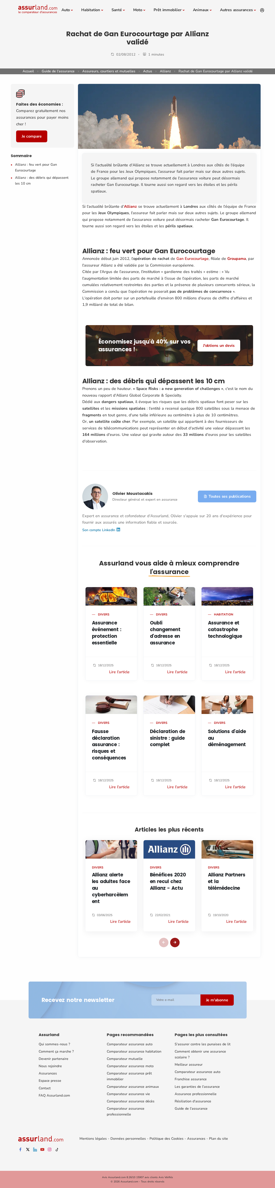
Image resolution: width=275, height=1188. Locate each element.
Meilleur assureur (189, 1064)
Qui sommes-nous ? (54, 1044)
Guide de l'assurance (58, 71)
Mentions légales (93, 1138)
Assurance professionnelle (196, 1094)
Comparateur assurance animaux (133, 1086)
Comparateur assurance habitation (134, 1051)
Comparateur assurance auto (130, 1044)
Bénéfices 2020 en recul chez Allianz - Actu (168, 881)
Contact (45, 1088)
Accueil (28, 71)
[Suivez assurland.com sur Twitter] (28, 1150)
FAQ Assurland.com (54, 1095)
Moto (137, 9)
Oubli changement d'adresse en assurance (165, 633)
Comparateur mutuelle (125, 1058)
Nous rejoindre (50, 1066)
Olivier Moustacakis (132, 493)
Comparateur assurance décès (130, 1101)
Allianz (165, 71)
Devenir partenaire (53, 1058)
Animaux (201, 9)
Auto (65, 9)
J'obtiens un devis (218, 345)
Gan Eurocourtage (192, 258)
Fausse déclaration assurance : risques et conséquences (109, 744)
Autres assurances (236, 9)
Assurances (48, 1073)
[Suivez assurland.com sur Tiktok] (57, 1150)
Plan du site (218, 1138)
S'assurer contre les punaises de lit (203, 1044)
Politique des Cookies (166, 1138)
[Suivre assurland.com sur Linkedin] (35, 1150)
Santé (117, 9)
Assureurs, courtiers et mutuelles (108, 71)
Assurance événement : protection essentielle (106, 633)
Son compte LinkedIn (99, 530)
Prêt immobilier (168, 9)
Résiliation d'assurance (193, 1101)
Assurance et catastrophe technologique (225, 629)
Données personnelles (128, 1138)
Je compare (32, 136)
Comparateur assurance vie (128, 1094)
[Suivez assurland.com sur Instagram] (49, 1150)
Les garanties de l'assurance (197, 1086)
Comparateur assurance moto (130, 1066)
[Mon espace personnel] (262, 10)
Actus (147, 71)
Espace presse (50, 1080)
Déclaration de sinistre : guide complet (167, 738)
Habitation (90, 9)
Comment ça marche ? (56, 1051)
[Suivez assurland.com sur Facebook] (20, 1150)
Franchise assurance (191, 1079)
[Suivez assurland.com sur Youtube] (42, 1150)
